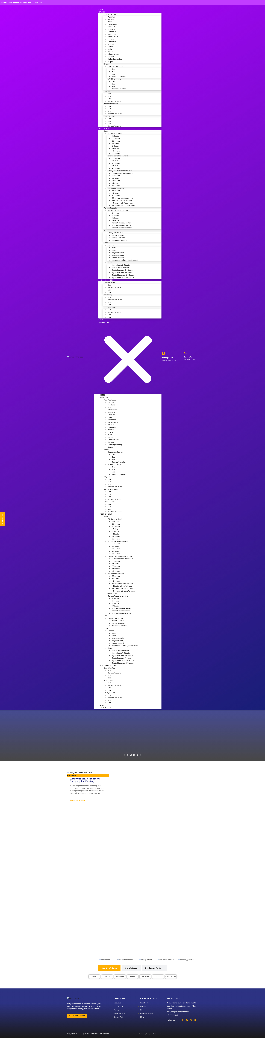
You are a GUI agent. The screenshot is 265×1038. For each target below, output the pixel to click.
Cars (106, 243)
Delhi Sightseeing (115, 59)
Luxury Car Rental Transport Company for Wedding (85, 780)
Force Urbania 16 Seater (122, 228)
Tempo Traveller (119, 89)
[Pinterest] (187, 1020)
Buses (106, 131)
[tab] (109, 968)
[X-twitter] (191, 1020)
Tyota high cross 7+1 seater (123, 277)
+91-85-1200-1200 (20, 2)
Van (105, 230)
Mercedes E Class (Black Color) (125, 260)
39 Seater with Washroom (122, 173)
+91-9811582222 (189, 359)
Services (101, 12)
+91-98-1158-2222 (35, 2)
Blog (100, 320)
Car (109, 317)
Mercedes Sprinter (119, 240)
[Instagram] (182, 1020)
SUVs (110, 262)
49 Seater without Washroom (124, 205)
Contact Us (2, 519)
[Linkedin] (195, 1020)
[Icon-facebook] (178, 1020)
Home (100, 9)
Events (106, 64)
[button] (127, 358)
